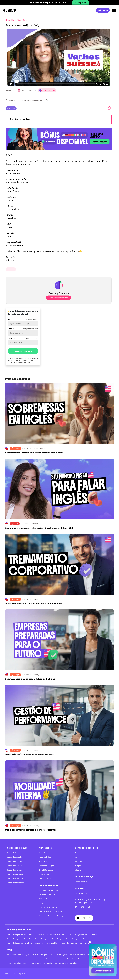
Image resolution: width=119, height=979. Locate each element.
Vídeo (13, 108)
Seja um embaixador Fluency (51, 916)
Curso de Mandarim (15, 883)
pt (84, 918)
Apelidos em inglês (59, 954)
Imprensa (43, 899)
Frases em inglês (40, 954)
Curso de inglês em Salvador (19, 939)
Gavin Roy (43, 861)
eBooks (78, 870)
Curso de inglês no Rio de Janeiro (82, 934)
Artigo (16, 448)
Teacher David (45, 878)
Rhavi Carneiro (45, 853)
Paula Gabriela (45, 857)
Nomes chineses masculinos (19, 959)
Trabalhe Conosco (47, 894)
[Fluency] (9, 10)
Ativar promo (80, 2)
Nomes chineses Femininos (66, 963)
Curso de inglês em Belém (46, 943)
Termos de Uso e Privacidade (51, 911)
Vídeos (19, 20)
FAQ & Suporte (81, 893)
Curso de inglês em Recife (77, 939)
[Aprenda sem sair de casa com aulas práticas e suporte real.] (59, 139)
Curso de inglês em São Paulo (19, 934)
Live (16, 524)
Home (8, 20)
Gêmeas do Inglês (46, 866)
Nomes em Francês (66, 959)
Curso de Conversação (48, 890)
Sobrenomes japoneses (17, 963)
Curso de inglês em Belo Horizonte (50, 934)
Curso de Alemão (14, 870)
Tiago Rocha (44, 874)
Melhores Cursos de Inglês (18, 954)
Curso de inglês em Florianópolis (75, 943)
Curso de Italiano (14, 866)
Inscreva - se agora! (23, 351)
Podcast (78, 861)
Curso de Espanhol (15, 857)
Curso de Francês (14, 861)
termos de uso (22, 360)
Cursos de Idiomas (17, 847)
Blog (13, 20)
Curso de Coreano (15, 878)
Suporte (42, 903)
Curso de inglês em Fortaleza (19, 943)
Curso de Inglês (13, 853)
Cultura (25, 20)
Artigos (78, 866)
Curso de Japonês (15, 874)
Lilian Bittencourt (46, 870)
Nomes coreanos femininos (82, 954)
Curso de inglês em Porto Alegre (49, 939)
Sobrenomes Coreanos (44, 959)
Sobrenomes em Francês (41, 963)
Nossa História (81, 881)
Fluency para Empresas (48, 907)
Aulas (77, 857)
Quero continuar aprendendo (58, 298)
